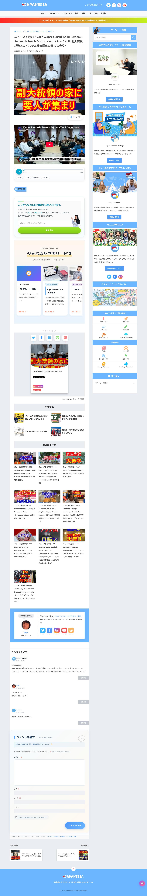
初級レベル (103, 322)
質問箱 (103, 13)
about (43, 13)
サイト (16, 807)
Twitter (43, 634)
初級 (76, 13)
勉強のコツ (126, 359)
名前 (16, 789)
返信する (83, 678)
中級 (83, 13)
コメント (18, 757)
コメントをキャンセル (45, 738)
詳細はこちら (114, 160)
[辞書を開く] (142, 883)
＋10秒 (27, 178)
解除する (49, 230)
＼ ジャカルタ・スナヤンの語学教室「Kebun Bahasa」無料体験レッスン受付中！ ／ (73, 20)
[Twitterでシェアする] (33, 338)
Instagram (57, 634)
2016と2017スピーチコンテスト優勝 (68, 616)
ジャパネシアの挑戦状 (126, 338)
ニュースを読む (79, 399)
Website (71, 634)
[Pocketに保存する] (65, 338)
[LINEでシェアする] (57, 338)
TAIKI (17, 686)
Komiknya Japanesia (126, 367)
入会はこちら (54, 13)
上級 (89, 13)
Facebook (49, 634)
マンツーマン (67, 13)
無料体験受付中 (114, 99)
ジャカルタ (126, 351)
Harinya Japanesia (104, 367)
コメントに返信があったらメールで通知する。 (32, 817)
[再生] (19, 172)
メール (17, 798)
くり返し (45, 178)
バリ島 (104, 351)
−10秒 (19, 178)
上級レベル (103, 330)
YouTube (64, 634)
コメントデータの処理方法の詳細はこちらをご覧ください (61, 837)
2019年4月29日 (19, 712)
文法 (96, 13)
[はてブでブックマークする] (49, 338)
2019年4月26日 (19, 661)
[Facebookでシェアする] (41, 338)
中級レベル (126, 322)
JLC (29, 213)
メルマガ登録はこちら (93, 5)
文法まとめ (126, 330)
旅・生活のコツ (103, 359)
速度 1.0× (36, 178)
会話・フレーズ (103, 338)
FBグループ (38, 213)
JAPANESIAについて (114, 268)
